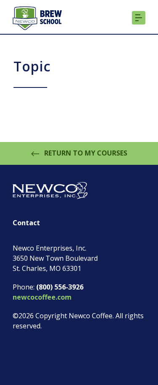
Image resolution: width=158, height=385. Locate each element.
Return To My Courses (85, 153)
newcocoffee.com (42, 297)
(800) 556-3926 (59, 287)
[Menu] (138, 18)
